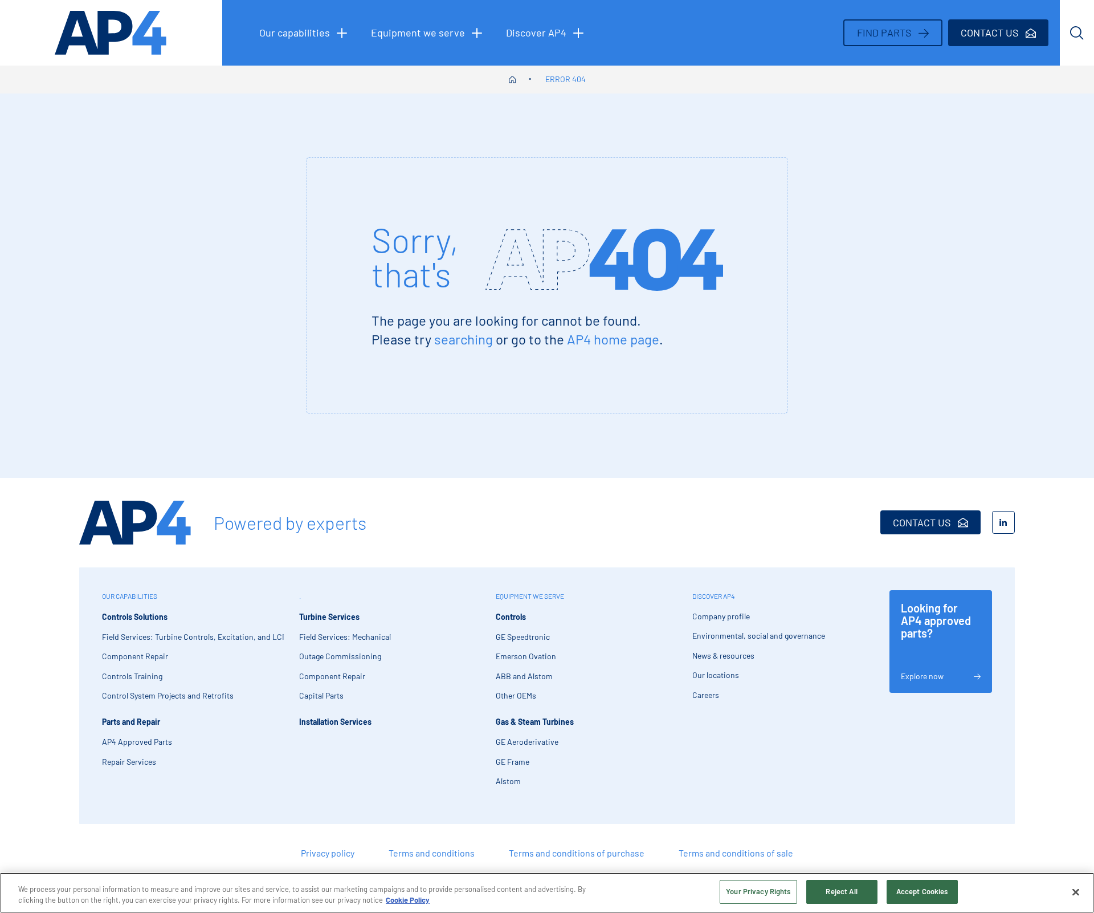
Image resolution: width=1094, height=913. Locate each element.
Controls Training (132, 676)
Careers (705, 695)
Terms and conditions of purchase (576, 852)
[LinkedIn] (1003, 522)
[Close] (1075, 891)
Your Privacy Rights (758, 891)
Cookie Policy (408, 900)
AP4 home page (613, 339)
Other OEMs (516, 695)
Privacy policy (327, 852)
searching (463, 339)
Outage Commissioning (340, 656)
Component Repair (135, 656)
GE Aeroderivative (527, 741)
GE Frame (512, 761)
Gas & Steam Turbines (535, 722)
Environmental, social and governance (758, 635)
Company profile (721, 616)
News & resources (723, 655)
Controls (511, 617)
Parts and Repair (131, 722)
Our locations (715, 675)
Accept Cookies (922, 891)
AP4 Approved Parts (137, 741)
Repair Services (129, 761)
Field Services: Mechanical (345, 637)
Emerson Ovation (526, 656)
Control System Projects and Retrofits (168, 695)
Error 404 (565, 79)
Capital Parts (321, 695)
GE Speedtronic (523, 637)
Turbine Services (329, 617)
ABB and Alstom (524, 676)
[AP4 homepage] (111, 33)
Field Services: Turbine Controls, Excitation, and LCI (193, 637)
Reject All (841, 891)
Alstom (508, 781)
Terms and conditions (432, 852)
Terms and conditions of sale (736, 852)
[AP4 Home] (135, 523)
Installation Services (335, 722)
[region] (547, 893)
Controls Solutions (135, 617)
